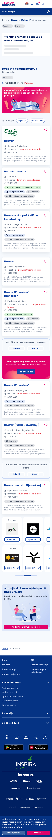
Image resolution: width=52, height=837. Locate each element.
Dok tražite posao (10, 700)
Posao (5, 648)
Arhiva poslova (9, 705)
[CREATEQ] (15, 530)
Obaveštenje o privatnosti (38, 670)
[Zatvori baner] (46, 90)
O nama (6, 664)
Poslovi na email (9, 692)
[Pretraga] (32, 4)
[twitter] (35, 737)
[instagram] (16, 737)
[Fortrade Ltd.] (36, 558)
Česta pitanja (9, 669)
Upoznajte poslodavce (12, 696)
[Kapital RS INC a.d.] (36, 530)
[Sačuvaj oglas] (46, 130)
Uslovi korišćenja (39, 664)
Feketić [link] (16, 648)
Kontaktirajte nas (11, 674)
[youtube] (26, 737)
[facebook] (7, 737)
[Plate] (37, 4)
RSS (32, 660)
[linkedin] (45, 737)
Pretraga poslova (10, 688)
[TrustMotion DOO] (15, 558)
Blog (4, 660)
